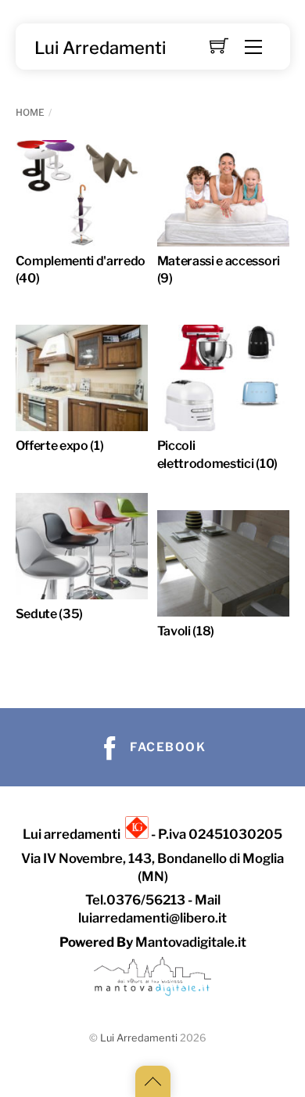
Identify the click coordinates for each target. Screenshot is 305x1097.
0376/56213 (145, 900)
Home (30, 112)
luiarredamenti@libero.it (152, 918)
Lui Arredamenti (139, 1038)
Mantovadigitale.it (190, 942)
